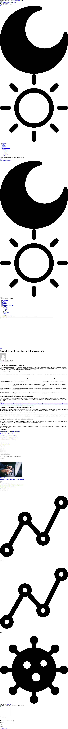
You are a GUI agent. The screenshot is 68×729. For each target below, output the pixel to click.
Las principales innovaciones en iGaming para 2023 (8, 403)
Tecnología (3, 477)
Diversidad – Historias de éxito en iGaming (7, 433)
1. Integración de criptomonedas (45, 403)
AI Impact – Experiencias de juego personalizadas (9, 437)
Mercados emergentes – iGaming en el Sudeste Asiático (10, 431)
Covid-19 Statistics (10, 704)
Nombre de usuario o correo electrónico (6, 720)
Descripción (36, 403)
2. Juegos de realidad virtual (55, 403)
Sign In (10, 315)
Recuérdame (3, 724)
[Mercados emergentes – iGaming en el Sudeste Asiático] (11, 476)
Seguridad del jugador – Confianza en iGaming (8, 435)
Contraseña (2, 722)
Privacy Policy (14, 0)
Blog (1, 348)
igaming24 (2, 361)
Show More (6, 3)
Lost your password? (3, 728)
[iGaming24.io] (8, 2)
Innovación (32, 403)
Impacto (39, 403)
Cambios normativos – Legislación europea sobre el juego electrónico (11, 484)
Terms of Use (20, 0)
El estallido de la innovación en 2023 (23, 403)
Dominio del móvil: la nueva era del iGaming (8, 439)
